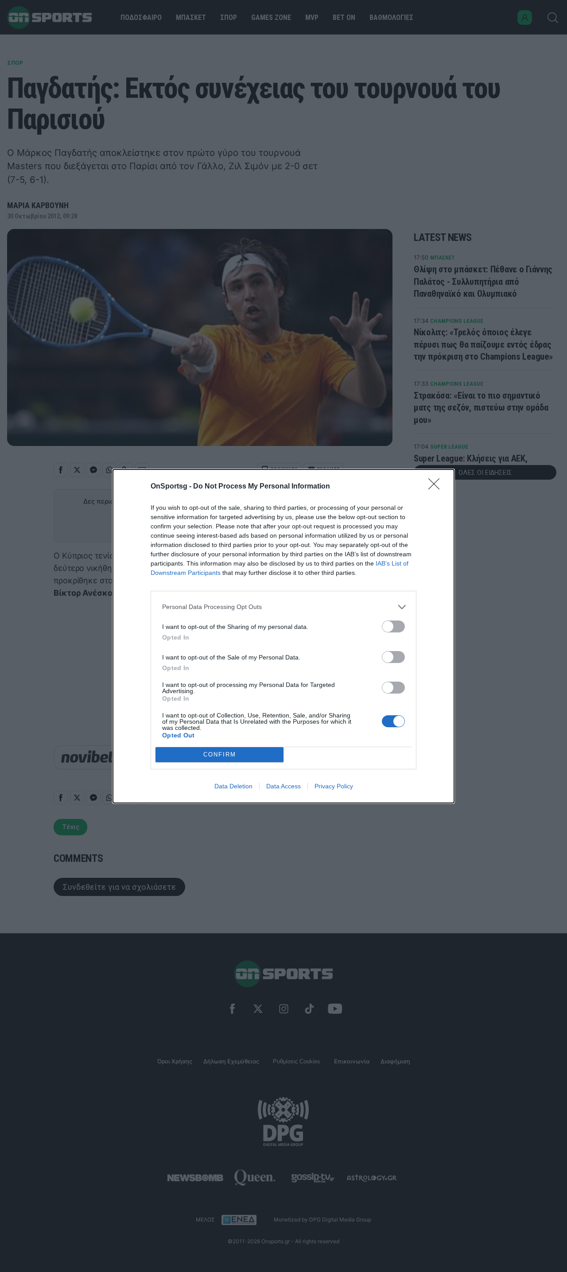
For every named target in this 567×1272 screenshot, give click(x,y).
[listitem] (283, 607)
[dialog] (283, 636)
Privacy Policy (334, 786)
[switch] (393, 626)
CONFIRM (219, 754)
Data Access (283, 786)
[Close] (436, 486)
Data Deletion (233, 786)
